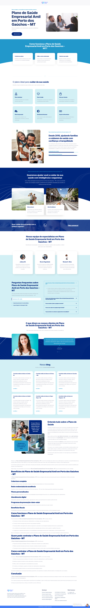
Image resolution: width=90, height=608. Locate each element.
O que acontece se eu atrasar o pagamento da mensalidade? (57, 311)
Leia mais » (15, 388)
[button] (61, 283)
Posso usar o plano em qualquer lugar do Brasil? (55, 307)
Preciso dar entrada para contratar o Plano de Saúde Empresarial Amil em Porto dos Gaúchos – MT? (60, 299)
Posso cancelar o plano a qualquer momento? (54, 303)
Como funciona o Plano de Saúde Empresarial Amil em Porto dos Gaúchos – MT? (60, 283)
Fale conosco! (73, 225)
